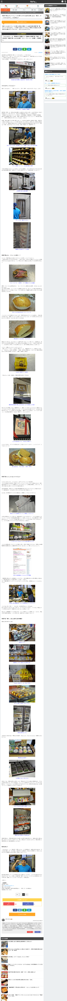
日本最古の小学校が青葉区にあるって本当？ (52, 74)
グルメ (24, 9)
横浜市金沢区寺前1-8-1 (9, 885)
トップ (5, 9)
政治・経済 (15, 9)
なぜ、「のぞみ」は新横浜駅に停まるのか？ (52, 83)
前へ (17, 894)
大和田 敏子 (40, 52)
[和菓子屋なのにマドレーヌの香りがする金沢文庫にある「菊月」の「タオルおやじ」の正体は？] (29, 49)
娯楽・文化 (33, 9)
